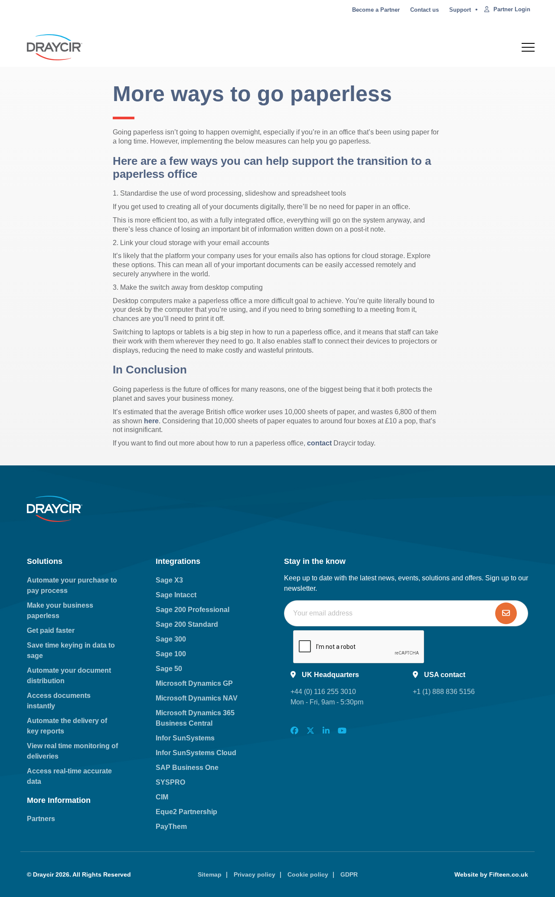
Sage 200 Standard (187, 624)
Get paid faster (51, 630)
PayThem (171, 826)
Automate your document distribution (69, 675)
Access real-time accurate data (69, 776)
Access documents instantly (59, 701)
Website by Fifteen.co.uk (491, 874)
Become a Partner (376, 10)
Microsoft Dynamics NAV (197, 698)
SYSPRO (170, 782)
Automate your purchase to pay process (72, 585)
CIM (162, 797)
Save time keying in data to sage (71, 650)
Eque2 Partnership (186, 811)
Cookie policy (307, 874)
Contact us (424, 10)
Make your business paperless (60, 610)
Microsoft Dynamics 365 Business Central (195, 718)
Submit (506, 613)
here (151, 421)
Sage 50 (169, 668)
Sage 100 (171, 654)
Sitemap (210, 874)
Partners (41, 818)
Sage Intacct (176, 595)
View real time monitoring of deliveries (72, 751)
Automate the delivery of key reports (67, 726)
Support (460, 10)
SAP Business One (187, 767)
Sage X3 (169, 580)
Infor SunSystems (185, 738)
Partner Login (511, 9)
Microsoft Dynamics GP (194, 683)
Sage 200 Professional (192, 609)
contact (319, 443)
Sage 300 (171, 639)
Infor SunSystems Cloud (196, 752)
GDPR (349, 874)
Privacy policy (254, 874)
